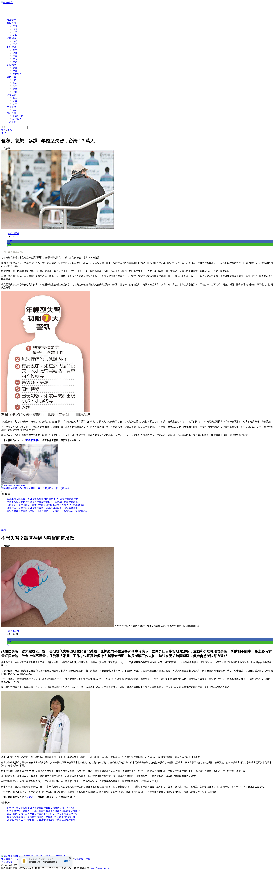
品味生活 (11, 107)
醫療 (15, 29)
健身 (15, 68)
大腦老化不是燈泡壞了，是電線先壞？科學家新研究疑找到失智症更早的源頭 (45, 505)
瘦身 (15, 71)
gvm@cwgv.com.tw (100, 868)
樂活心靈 (11, 77)
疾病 (15, 26)
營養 (15, 56)
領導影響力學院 (82, 859)
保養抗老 (11, 95)
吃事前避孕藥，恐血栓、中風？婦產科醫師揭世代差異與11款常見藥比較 (43, 811)
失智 (15, 35)
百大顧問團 (18, 116)
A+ (8, 247)
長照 (15, 32)
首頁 (3, 130)
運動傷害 (17, 74)
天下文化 (16, 859)
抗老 (15, 104)
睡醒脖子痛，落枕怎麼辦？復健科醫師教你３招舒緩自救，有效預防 (41, 808)
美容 (15, 101)
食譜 (15, 62)
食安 (15, 59)
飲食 (15, 53)
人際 (15, 86)
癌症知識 (11, 38)
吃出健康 (11, 47)
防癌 (15, 41)
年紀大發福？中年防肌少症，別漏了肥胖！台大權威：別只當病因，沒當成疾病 (47, 511)
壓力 (15, 83)
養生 (15, 50)
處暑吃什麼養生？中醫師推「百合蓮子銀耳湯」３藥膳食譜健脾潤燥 (41, 819)
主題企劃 (11, 122)
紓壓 (15, 89)
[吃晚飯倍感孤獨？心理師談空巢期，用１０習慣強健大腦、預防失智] (137, 464)
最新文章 (11, 20)
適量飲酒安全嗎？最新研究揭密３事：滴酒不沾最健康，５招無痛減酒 (42, 508)
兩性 (15, 80)
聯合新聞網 (13, 233)
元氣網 (29, 797)
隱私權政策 (7, 862)
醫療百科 (11, 23)
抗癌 (15, 44)
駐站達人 (17, 119)
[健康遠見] (7, 2)
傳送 (9, 244)
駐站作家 (11, 113)
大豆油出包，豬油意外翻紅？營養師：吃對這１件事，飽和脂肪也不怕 (42, 814)
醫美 (15, 98)
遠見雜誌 (5, 859)
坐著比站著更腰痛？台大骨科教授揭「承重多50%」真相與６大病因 (41, 817)
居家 (15, 110)
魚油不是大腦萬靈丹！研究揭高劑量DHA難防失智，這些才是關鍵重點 (42, 499)
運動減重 (11, 65)
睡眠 (15, 92)
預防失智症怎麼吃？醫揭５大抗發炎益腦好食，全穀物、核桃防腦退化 (42, 502)
